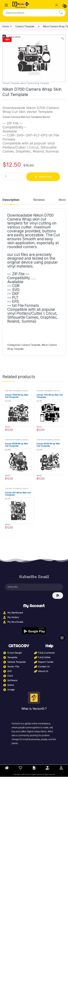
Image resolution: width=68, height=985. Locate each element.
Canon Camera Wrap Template (16, 391)
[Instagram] (62, 638)
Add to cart (45, 176)
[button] (62, 38)
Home (5, 26)
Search (61, 12)
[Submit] (57, 595)
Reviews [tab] (39, 199)
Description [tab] (10, 199)
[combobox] (29, 12)
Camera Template (24, 26)
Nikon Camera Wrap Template (35, 83)
